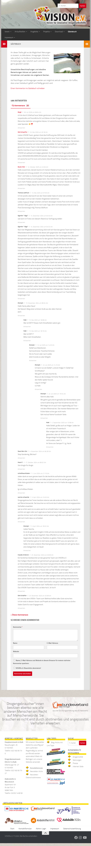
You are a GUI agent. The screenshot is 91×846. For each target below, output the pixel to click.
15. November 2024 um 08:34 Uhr (37, 303)
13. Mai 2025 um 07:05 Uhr (41, 193)
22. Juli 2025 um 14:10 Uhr (51, 365)
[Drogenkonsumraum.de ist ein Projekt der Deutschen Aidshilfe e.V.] (56, 766)
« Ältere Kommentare (19, 615)
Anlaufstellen (20, 31)
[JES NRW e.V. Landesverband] (69, 815)
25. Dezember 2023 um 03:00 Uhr (42, 555)
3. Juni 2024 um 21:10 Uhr (40, 473)
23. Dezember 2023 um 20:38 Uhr (40, 596)
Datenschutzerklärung (72, 828)
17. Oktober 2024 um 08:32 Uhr (35, 462)
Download (59, 31)
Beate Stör (21, 167)
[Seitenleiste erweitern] (4, 44)
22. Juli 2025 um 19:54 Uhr (57, 394)
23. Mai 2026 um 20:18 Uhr (39, 132)
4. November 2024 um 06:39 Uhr (40, 451)
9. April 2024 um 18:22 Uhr (40, 526)
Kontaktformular (25, 828)
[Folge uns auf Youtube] (84, 837)
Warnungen (77, 760)
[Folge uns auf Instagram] (80, 837)
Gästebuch (72, 31)
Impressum (9, 37)
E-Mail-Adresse (52, 643)
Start (12, 828)
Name (15, 643)
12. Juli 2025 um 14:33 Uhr (46, 345)
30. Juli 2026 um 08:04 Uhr (32, 112)
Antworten (21, 128)
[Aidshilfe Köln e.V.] (69, 822)
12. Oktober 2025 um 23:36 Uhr (38, 167)
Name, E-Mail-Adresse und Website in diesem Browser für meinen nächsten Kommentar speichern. (41, 661)
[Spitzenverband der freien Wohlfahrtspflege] (17, 811)
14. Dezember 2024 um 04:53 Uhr (42, 216)
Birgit (19, 112)
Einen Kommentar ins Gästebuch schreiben (28, 88)
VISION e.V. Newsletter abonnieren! (28, 668)
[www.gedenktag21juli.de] (56, 775)
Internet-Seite (78, 766)
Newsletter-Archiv (36, 771)
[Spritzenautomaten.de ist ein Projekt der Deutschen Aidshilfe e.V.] (56, 756)
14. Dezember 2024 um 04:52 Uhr (42, 227)
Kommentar (18, 627)
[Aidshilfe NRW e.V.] (43, 823)
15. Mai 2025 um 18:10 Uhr (38, 331)
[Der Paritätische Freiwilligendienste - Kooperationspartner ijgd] (56, 785)
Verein (7, 31)
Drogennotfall (78, 757)
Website (16, 651)
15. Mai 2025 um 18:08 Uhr (38, 320)
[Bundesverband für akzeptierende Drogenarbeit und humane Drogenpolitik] (17, 824)
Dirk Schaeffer (22, 132)
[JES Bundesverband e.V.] (43, 811)
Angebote (34, 31)
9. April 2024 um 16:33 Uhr (40, 497)
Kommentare (21, 105)
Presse (75, 763)
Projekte (46, 31)
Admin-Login (41, 828)
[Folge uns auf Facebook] (76, 837)
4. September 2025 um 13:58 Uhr (63, 422)
